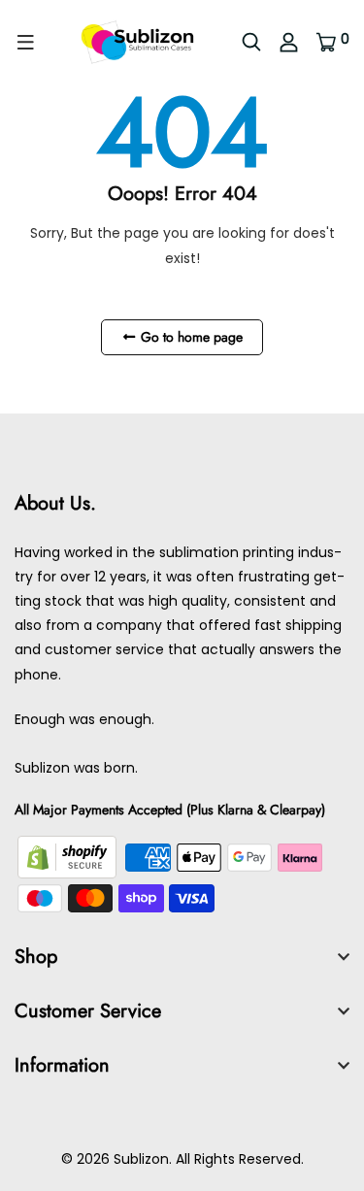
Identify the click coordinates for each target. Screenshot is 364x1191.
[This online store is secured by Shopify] (69, 856)
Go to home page (190, 337)
